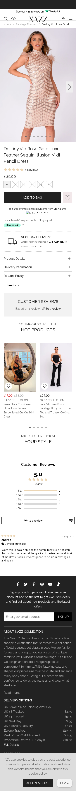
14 (40, 184)
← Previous (11, 285)
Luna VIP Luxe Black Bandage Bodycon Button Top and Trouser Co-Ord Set (55, 410)
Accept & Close (38, 783)
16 (49, 184)
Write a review (51, 308)
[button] (63, 19)
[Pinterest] (34, 584)
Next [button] (69, 87)
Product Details (14, 258)
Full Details (11, 744)
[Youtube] (50, 584)
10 (23, 184)
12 (32, 184)
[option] (38, 4)
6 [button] (46, 136)
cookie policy (38, 773)
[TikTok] (58, 584)
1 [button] (26, 136)
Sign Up (63, 616)
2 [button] (30, 136)
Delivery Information (18, 267)
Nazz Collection (38, 19)
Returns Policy (14, 276)
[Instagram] (42, 584)
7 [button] (50, 136)
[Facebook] (17, 584)
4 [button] (38, 136)
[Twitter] (26, 584)
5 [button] (42, 136)
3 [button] (34, 136)
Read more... (12, 692)
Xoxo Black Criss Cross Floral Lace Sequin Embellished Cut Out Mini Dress (19, 410)
